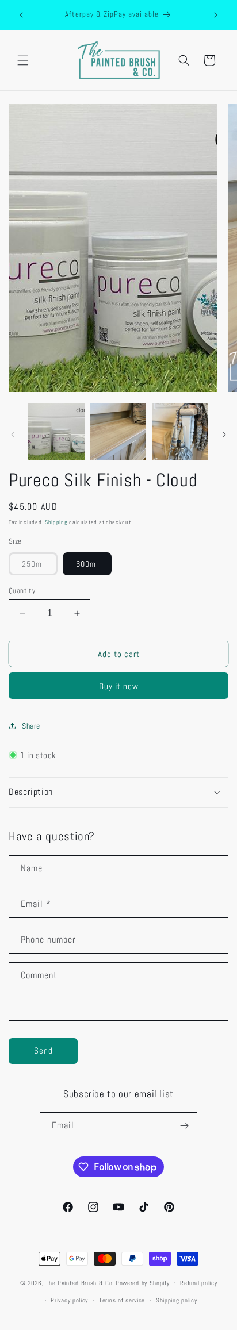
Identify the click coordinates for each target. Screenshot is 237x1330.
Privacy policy (69, 1300)
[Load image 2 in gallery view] (118, 431)
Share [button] (31, 726)
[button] (23, 60)
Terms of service (122, 1300)
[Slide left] (12, 434)
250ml (40, 566)
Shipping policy (176, 1300)
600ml (87, 564)
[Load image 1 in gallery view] (56, 431)
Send (43, 1050)
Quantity (22, 590)
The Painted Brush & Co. (79, 1282)
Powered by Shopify (143, 1282)
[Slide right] (224, 434)
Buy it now (119, 686)
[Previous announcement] (21, 15)
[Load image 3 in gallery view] (180, 431)
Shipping (56, 522)
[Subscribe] (184, 1125)
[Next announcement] (215, 15)
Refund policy (198, 1283)
